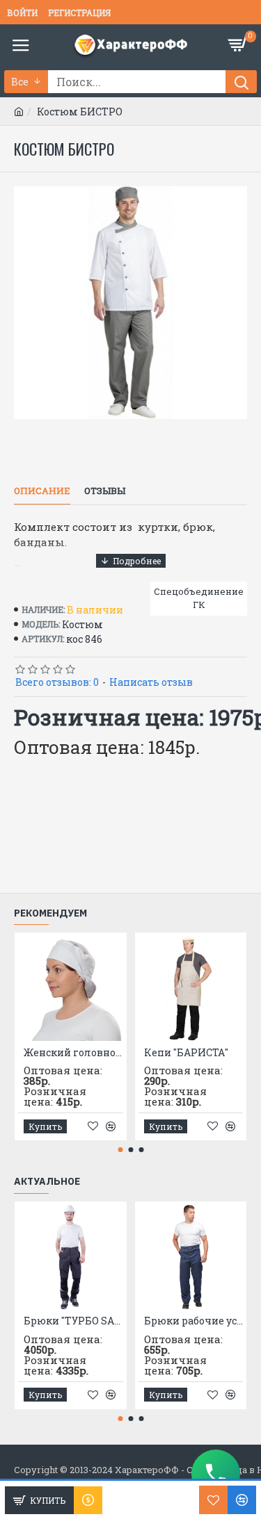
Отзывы (104, 491)
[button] (120, 1149)
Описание (42, 491)
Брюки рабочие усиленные (194, 1321)
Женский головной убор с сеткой (73, 1052)
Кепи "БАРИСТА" (186, 1052)
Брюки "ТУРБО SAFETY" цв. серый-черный (73, 1321)
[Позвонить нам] (215, 1474)
